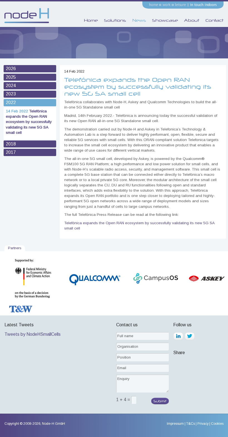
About (191, 20)
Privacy (203, 424)
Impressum (175, 424)
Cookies (217, 424)
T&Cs (190, 424)
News (139, 20)
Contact (214, 20)
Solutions (115, 20)
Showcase (165, 20)
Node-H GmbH (53, 424)
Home (91, 20)
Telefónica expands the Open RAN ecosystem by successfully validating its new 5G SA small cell (29, 121)
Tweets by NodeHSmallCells (32, 334)
